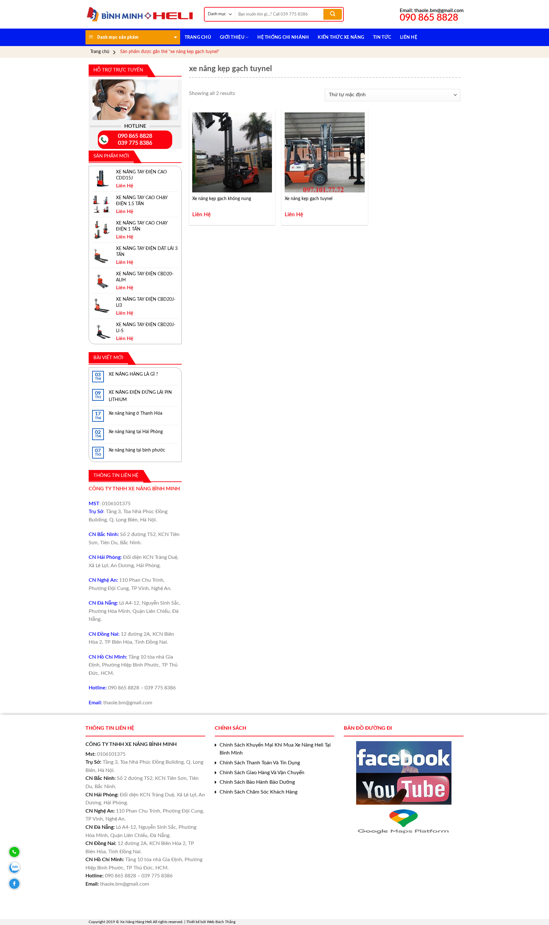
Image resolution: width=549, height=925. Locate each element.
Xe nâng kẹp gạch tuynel (308, 199)
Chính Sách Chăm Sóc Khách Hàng (258, 791)
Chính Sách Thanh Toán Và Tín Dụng (260, 762)
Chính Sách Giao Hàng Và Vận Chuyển (262, 772)
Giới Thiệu (232, 37)
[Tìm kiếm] (332, 14)
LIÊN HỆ (408, 37)
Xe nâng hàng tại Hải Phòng (136, 432)
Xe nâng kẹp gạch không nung (221, 199)
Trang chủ (99, 52)
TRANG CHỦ (198, 37)
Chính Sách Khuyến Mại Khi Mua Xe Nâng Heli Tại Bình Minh (275, 749)
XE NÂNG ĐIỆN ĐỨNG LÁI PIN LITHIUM (140, 396)
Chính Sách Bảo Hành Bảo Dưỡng (257, 782)
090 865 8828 (135, 136)
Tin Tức (382, 37)
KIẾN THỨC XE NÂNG (341, 37)
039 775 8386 (135, 143)
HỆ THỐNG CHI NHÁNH (283, 37)
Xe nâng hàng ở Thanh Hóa (135, 413)
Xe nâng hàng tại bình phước (137, 450)
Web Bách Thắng (221, 922)
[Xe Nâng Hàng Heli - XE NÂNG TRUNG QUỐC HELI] (139, 14)
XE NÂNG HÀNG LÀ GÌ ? (133, 374)
